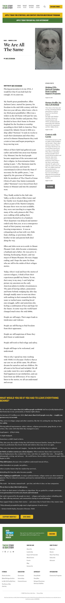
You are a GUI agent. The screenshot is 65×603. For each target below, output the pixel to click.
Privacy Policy (40, 593)
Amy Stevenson (10, 58)
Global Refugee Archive (8, 578)
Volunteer (52, 549)
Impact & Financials (32, 555)
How (38, 6)
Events (29, 560)
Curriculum (21, 575)
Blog (5, 40)
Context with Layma (50, 135)
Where (31, 6)
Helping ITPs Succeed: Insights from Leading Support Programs (53, 90)
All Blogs (50, 186)
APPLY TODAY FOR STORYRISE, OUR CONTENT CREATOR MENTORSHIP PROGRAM (32, 15)
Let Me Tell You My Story (8, 581)
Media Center (30, 557)
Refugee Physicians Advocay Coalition (39, 582)
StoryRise (36, 578)
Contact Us (30, 566)
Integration (53, 572)
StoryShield (37, 575)
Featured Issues (22, 581)
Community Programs (56, 575)
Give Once (27, 517)
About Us (29, 549)
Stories (4, 572)
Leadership (30, 552)
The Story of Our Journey (6, 585)
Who (19, 6)
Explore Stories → (56, 6)
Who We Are (30, 545)
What (25, 6)
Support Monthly (9, 517)
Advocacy (37, 572)
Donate (52, 552)
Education (21, 572)
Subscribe (52, 557)
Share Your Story (54, 555)
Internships (21, 578)
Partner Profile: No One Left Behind (53, 103)
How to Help (53, 545)
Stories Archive (6, 575)
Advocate (52, 560)
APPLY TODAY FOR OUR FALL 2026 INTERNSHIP (32, 20)
